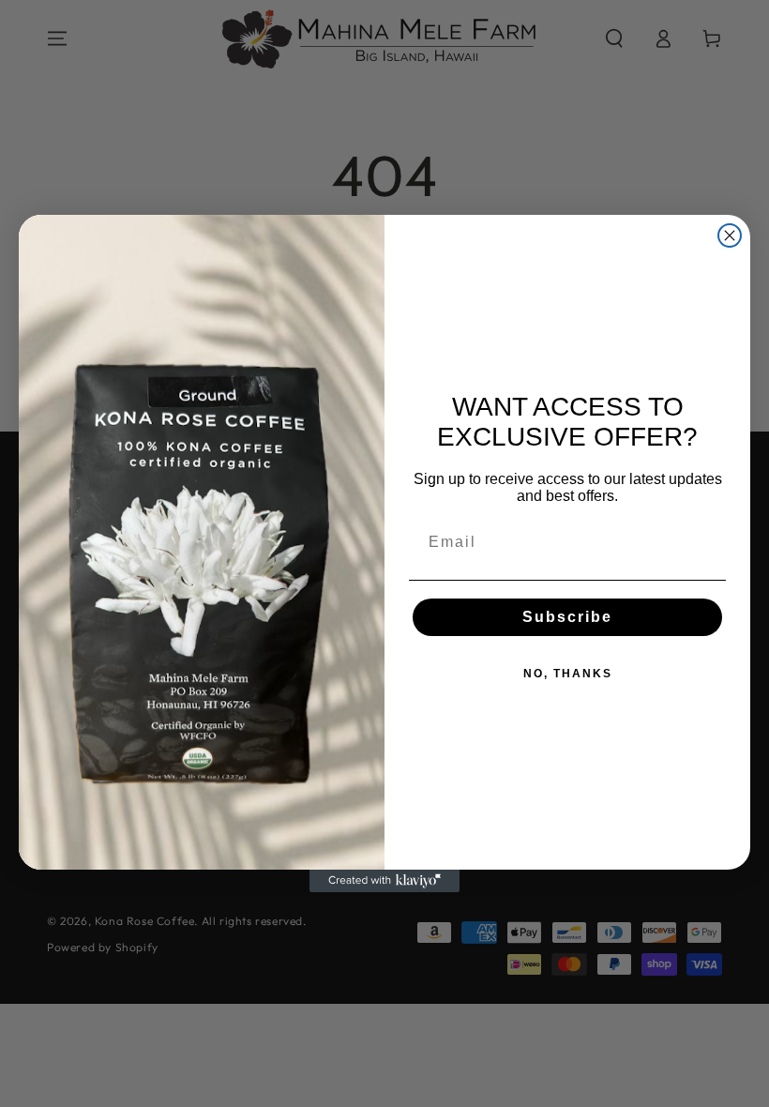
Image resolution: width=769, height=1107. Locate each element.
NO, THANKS (567, 673)
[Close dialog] (729, 235)
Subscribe (567, 617)
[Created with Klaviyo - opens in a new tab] (384, 881)
